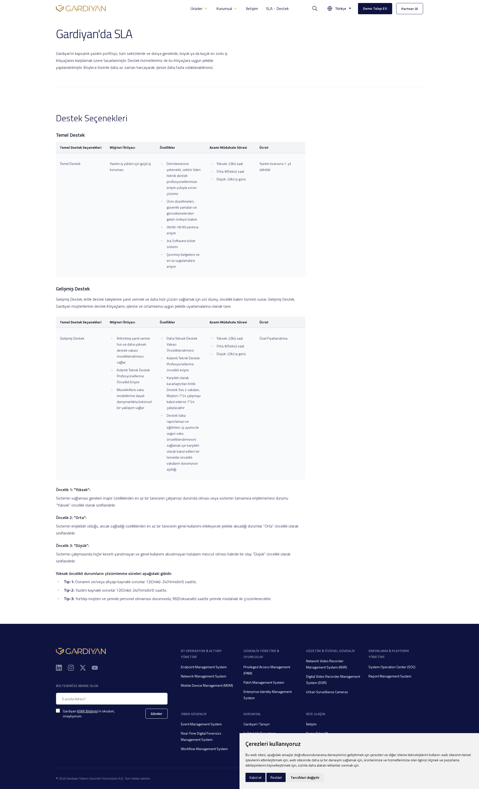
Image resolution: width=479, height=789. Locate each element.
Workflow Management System (204, 748)
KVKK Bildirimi (87, 711)
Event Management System (201, 724)
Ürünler (196, 8)
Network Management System (203, 676)
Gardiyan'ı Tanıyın (256, 724)
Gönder (156, 713)
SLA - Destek (277, 8)
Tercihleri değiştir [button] (305, 777)
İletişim (252, 8)
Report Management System (389, 676)
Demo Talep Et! (375, 8)
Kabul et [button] (255, 777)
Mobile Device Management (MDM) (207, 685)
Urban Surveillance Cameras (327, 691)
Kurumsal (224, 8)
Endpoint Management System (204, 666)
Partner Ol (409, 8)
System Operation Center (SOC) (391, 666)
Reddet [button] (276, 777)
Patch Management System (263, 682)
